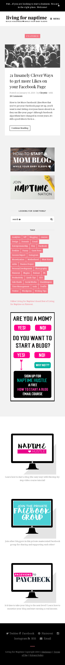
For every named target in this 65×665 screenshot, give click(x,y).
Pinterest (16, 273)
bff (25, 237)
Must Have (47, 259)
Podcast (36, 273)
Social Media (31, 282)
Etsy (33, 246)
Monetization (18, 259)
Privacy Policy (36, 655)
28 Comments (16, 96)
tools (35, 286)
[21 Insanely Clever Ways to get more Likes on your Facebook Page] (32, 56)
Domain (25, 242)
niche (14, 264)
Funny (25, 251)
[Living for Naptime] (26, 18)
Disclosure (46, 652)
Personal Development (22, 268)
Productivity (17, 278)
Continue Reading (19, 128)
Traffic (43, 286)
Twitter (15, 291)
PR (44, 273)
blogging (34, 237)
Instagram (33, 255)
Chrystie (43, 93)
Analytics (16, 237)
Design (15, 242)
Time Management (20, 286)
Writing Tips (40, 291)
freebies (15, 251)
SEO (41, 278)
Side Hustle (17, 282)
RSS (33, 638)
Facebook (42, 246)
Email (35, 242)
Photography (41, 268)
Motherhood (33, 259)
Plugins (26, 273)
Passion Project (27, 264)
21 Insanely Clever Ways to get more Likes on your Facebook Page (31, 81)
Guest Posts (36, 251)
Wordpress (27, 291)
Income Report (18, 255)
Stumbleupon (46, 282)
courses (44, 237)
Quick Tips (31, 278)
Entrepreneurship (20, 246)
